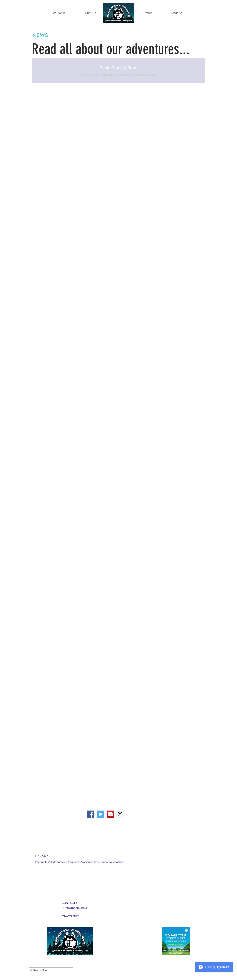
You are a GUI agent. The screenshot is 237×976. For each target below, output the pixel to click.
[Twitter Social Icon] (100, 814)
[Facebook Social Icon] (90, 814)
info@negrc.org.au (77, 907)
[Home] (118, 13)
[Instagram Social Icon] (120, 814)
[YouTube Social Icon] (110, 814)
